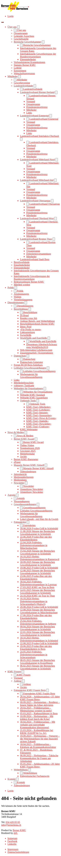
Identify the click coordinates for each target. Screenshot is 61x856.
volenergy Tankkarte (24, 385)
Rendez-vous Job (28, 318)
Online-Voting (27, 445)
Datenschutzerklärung (18, 852)
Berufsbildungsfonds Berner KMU (37, 323)
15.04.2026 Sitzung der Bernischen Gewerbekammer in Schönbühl (37, 552)
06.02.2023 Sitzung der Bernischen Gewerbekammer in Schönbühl (37, 667)
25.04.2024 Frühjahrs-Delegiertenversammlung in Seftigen (38, 622)
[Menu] (2, 22)
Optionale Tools (28, 400)
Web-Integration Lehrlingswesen (36, 350)
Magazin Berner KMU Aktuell (29, 465)
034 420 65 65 (13, 822)
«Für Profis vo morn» (30, 329)
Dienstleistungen (16, 302)
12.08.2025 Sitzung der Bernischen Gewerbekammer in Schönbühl (37, 572)
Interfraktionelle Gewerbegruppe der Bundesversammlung (38, 55)
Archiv (23, 456)
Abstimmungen (21, 294)
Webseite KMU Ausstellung (34, 397)
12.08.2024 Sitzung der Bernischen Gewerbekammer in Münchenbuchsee (39, 611)
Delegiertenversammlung (38, 253)
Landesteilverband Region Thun (36, 239)
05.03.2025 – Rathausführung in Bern (39, 713)
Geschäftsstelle (21, 39)
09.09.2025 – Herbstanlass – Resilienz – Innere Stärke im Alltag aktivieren (40, 703)
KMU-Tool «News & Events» (41, 418)
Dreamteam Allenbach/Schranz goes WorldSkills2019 (41, 346)
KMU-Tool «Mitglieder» (38, 407)
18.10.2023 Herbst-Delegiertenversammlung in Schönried (39, 639)
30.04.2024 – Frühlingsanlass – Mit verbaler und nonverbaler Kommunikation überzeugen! (37, 725)
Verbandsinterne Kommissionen (29, 62)
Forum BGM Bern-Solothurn (28, 365)
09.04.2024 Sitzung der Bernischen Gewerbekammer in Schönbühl (37, 628)
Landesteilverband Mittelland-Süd (36, 180)
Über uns (12, 27)
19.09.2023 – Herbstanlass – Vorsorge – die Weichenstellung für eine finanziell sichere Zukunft (40, 739)
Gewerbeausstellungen (25, 504)
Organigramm (21, 33)
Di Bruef (24, 315)
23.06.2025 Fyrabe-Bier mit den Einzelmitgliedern (36, 577)
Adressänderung (28, 471)
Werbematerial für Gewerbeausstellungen (31, 375)
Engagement (20, 70)
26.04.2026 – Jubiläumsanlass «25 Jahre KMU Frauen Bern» (40, 698)
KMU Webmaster (29, 429)
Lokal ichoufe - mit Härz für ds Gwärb (39, 519)
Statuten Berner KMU (25, 65)
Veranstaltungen (22, 501)
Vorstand (30, 101)
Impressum (13, 849)
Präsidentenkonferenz (37, 107)
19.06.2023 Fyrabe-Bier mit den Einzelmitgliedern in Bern (36, 647)
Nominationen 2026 (30, 448)
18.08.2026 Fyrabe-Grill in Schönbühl (39, 528)
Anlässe (18, 681)
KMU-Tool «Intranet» (37, 412)
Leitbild (17, 67)
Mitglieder (13, 76)
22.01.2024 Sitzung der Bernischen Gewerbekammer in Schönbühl (37, 633)
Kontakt (11, 779)
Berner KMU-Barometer (26, 459)
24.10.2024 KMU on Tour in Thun (37, 595)
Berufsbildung (21, 309)
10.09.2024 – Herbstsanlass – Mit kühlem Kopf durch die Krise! (36, 717)
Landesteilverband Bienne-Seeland (37, 92)
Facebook (12, 841)
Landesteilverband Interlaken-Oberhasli (39, 136)
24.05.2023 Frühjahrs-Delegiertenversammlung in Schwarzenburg (33, 654)
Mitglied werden (22, 284)
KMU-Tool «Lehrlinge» (38, 409)
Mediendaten (20, 480)
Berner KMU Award (24, 439)
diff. (16, 833)
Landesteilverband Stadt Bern (34, 259)
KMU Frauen (14, 671)
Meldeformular (27, 453)
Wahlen (17, 296)
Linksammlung (27, 332)
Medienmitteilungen (23, 477)
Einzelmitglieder (22, 265)
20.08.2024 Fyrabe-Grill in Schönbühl (39, 607)
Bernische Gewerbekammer (27, 41)
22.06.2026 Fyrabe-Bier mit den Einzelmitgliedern (36, 538)
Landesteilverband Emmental (34, 115)
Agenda (11, 495)
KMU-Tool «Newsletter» (38, 423)
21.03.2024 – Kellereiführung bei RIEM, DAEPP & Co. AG (36, 731)
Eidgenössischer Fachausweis (34, 776)
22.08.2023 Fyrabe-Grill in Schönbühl (39, 643)
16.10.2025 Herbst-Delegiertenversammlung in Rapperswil (39, 558)
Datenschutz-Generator (31, 362)
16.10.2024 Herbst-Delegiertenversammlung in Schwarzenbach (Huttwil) (33, 601)
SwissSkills (25, 335)
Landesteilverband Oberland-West (37, 218)
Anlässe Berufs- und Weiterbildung (37, 321)
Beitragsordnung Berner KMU (29, 281)
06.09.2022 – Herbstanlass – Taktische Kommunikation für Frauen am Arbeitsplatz (39, 758)
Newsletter (19, 482)
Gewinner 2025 (28, 451)
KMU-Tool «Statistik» (37, 421)
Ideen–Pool (25, 326)
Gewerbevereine (22, 82)
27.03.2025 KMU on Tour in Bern (37, 587)
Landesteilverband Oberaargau (35, 200)
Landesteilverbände (23, 85)
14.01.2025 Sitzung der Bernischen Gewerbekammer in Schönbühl (37, 591)
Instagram (12, 838)
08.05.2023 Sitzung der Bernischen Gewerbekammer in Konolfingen (37, 661)
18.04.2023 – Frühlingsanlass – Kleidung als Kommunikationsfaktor (38, 745)
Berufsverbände (21, 262)
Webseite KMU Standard (32, 395)
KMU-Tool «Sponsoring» (39, 415)
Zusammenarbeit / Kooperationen (36, 352)
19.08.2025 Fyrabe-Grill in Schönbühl (39, 567)
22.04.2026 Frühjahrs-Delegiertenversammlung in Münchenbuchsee (33, 545)
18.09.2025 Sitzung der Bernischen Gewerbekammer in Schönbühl (37, 563)
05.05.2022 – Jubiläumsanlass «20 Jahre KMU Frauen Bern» (40, 765)
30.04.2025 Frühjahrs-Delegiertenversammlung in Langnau (38, 583)
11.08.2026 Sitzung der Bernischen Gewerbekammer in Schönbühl (37, 532)
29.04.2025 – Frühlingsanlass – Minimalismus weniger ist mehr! (36, 709)
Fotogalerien (20, 522)
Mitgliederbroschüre (24, 382)
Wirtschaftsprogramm (24, 73)
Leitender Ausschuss (24, 36)
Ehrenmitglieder (28, 59)
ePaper (17, 462)
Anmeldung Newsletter (31, 489)
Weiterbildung (21, 769)
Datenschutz (20, 355)
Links (29, 112)
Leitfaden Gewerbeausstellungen (30, 368)
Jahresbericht (20, 474)
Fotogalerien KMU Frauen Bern (30, 690)
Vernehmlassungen (23, 299)
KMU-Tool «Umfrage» (37, 426)
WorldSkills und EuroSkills (33, 338)
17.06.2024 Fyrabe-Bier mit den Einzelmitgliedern (36, 616)
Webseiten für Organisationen (28, 388)
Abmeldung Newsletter (31, 492)
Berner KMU (19, 830)
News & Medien (16, 432)
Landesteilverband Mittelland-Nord (37, 159)
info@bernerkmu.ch (11, 825)
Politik (11, 287)
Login (10, 16)
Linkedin (12, 844)
